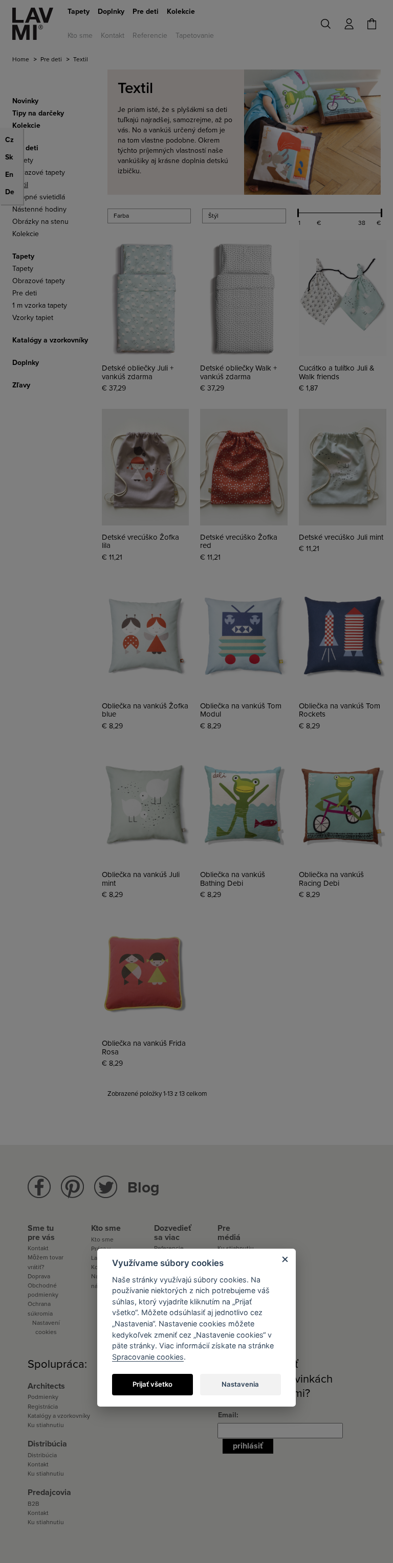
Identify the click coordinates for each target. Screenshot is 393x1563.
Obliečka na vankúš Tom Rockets (339, 710)
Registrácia (43, 1406)
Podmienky (43, 1396)
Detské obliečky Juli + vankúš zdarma (137, 372)
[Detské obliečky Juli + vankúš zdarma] (145, 298)
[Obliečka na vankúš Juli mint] (145, 805)
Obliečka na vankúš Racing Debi (331, 878)
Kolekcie (181, 11)
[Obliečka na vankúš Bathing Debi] (244, 805)
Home (20, 59)
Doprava (39, 1276)
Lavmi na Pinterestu (72, 1187)
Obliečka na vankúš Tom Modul (240, 710)
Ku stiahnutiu (46, 1425)
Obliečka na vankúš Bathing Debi (232, 878)
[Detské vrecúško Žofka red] (244, 467)
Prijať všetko (152, 1384)
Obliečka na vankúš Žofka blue (145, 710)
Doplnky (111, 11)
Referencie (150, 35)
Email (227, 1415)
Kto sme (80, 35)
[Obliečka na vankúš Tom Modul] (244, 636)
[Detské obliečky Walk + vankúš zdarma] (244, 298)
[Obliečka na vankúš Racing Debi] (342, 805)
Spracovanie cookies (148, 1356)
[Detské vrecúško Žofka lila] (145, 467)
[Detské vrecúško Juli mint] (342, 467)
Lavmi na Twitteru (105, 1187)
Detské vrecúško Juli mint (341, 537)
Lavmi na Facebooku (39, 1187)
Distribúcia (42, 1455)
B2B (33, 1503)
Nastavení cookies (46, 1327)
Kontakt (112, 35)
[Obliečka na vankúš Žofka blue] (145, 636)
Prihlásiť (248, 1446)
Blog (143, 1187)
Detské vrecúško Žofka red (238, 541)
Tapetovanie (195, 35)
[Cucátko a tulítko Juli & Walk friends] (342, 298)
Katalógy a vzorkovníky (59, 1415)
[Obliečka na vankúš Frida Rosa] (145, 973)
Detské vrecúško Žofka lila (140, 541)
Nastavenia (240, 1384)
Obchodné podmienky (43, 1290)
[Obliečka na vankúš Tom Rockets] (342, 636)
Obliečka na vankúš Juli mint (141, 878)
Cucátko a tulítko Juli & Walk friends (337, 372)
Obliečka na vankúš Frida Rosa (144, 1047)
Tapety (79, 11)
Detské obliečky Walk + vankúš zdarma (238, 372)
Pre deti (146, 11)
